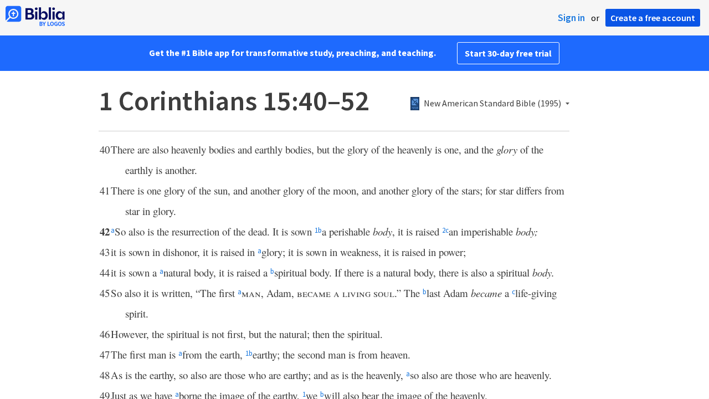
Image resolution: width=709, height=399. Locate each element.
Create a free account (652, 17)
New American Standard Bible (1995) (492, 104)
